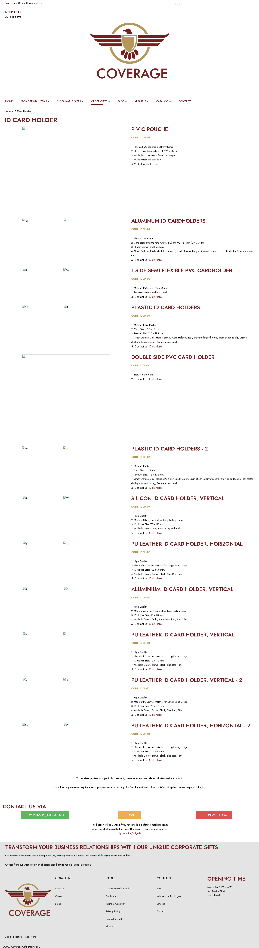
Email (159, 888)
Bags (121, 101)
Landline (161, 904)
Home (9, 101)
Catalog (162, 101)
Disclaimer (111, 896)
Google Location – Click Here (20, 936)
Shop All (110, 926)
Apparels (140, 101)
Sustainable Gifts (69, 101)
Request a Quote (114, 919)
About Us (59, 888)
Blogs (58, 904)
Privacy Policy (113, 911)
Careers (59, 896)
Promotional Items (34, 101)
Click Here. (152, 164)
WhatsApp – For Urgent (169, 896)
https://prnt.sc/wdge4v (129, 833)
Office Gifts (99, 101)
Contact (184, 101)
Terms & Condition (115, 904)
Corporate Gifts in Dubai (118, 888)
